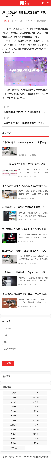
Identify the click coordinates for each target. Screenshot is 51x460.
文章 (36, 434)
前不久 (13, 425)
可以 (13, 416)
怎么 (13, 397)
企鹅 (13, 407)
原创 (36, 402)
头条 (36, 407)
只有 (36, 443)
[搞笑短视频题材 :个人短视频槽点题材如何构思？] (9, 195)
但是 (36, 425)
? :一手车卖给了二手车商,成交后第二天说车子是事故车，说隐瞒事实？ (25, 164)
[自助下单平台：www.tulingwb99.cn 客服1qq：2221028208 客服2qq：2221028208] (9, 151)
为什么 (13, 448)
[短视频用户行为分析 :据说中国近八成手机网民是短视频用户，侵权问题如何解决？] (9, 260)
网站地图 (31, 457)
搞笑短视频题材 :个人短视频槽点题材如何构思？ (25, 186)
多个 (36, 411)
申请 (36, 393)
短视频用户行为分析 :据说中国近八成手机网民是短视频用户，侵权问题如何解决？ (25, 251)
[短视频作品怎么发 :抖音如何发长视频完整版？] (9, 238)
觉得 (13, 429)
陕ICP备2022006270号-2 (17, 457)
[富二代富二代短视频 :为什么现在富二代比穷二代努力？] (9, 303)
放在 (13, 411)
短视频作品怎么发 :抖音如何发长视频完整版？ (25, 229)
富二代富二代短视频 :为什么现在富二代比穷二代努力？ (25, 294)
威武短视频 (6, 21)
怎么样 (13, 439)
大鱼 (13, 393)
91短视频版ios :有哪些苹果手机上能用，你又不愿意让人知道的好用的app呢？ (25, 207)
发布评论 (8, 363)
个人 (13, 420)
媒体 (36, 416)
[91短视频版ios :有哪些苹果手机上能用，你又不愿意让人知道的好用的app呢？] (9, 216)
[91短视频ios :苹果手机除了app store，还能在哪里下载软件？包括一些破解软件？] (9, 281)
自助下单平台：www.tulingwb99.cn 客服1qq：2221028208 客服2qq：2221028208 (25, 142)
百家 (13, 402)
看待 (36, 420)
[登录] (42, 3)
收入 (36, 439)
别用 (36, 397)
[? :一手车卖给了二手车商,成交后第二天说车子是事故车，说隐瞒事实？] (9, 173)
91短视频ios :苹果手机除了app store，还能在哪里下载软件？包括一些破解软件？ (25, 272)
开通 (13, 443)
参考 (13, 434)
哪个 (36, 429)
